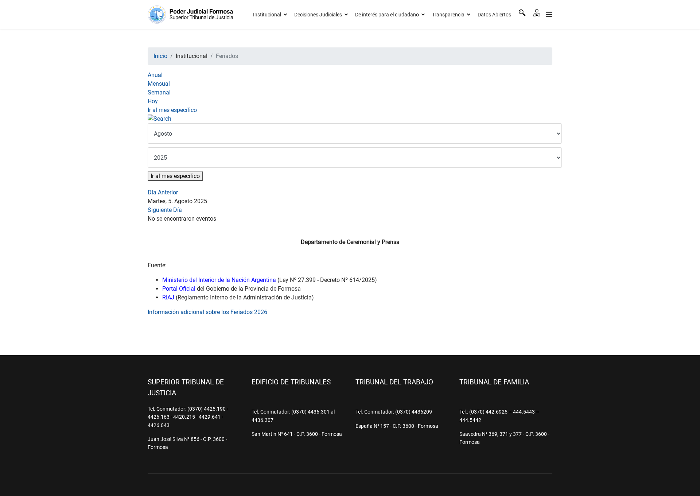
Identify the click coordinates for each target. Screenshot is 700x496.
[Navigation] (549, 14)
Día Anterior (163, 192)
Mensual (159, 83)
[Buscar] (522, 12)
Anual (155, 74)
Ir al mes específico (172, 109)
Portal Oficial (178, 288)
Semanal (159, 92)
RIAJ (168, 297)
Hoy (153, 101)
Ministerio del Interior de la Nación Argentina (219, 279)
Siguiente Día (165, 209)
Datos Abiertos (494, 15)
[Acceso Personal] (536, 12)
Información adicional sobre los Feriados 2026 (207, 312)
